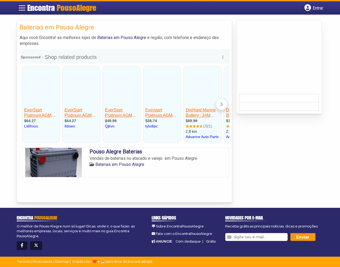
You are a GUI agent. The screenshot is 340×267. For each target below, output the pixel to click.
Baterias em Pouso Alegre (121, 37)
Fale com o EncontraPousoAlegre (184, 234)
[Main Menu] (22, 8)
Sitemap (62, 262)
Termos (23, 262)
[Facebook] (22, 245)
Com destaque (188, 241)
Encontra (61, 7)
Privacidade (42, 262)
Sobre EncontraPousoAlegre (180, 226)
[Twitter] (36, 245)
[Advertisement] (279, 58)
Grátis (211, 241)
